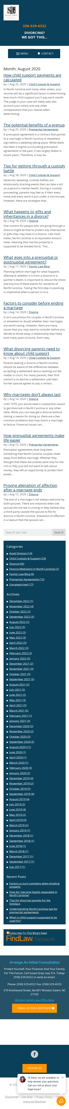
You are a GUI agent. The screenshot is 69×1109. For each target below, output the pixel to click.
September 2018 (19, 841)
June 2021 (15, 695)
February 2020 (18, 768)
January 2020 (17, 773)
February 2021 (18, 716)
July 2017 (15, 867)
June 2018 (15, 846)
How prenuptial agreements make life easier (34, 438)
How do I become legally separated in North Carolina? (33, 893)
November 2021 (19, 669)
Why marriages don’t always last (32, 394)
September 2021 (19, 679)
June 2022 (15, 632)
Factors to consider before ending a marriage (33, 305)
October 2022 (18, 611)
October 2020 (18, 736)
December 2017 (19, 856)
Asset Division (18, 553)
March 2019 (17, 825)
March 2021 (17, 710)
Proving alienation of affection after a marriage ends (30, 488)
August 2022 (17, 622)
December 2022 (19, 601)
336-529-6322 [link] (34, 25)
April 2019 (16, 820)
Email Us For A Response (34, 1008)
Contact (47, 53)
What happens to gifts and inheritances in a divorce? (27, 214)
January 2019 (17, 830)
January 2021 (17, 721)
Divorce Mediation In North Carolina (32, 569)
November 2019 (19, 783)
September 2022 (19, 617)
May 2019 (15, 815)
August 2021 (17, 684)
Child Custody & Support (44, 84)
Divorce (33, 221)
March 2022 (17, 648)
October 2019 (18, 789)
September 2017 (19, 861)
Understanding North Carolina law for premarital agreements (33, 910)
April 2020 (16, 757)
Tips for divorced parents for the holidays (29, 901)
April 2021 (16, 705)
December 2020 (19, 726)
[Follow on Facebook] (34, 1054)
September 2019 (19, 794)
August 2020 (17, 747)
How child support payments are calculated (32, 77)
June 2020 (15, 752)
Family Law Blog (39, 266)
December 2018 (19, 835)
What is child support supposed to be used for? (33, 919)
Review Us (35, 1068)
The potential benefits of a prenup (34, 125)
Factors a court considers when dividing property (34, 885)
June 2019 (15, 809)
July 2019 (15, 804)
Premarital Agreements (43, 129)
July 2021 (15, 690)
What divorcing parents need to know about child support (32, 351)
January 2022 (17, 658)
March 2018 (17, 851)
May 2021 (15, 700)
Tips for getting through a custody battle (34, 168)
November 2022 (19, 606)
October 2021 (18, 674)
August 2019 (17, 799)
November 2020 (19, 731)
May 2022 (15, 637)
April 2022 (16, 643)
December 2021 (19, 663)
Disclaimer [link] (12, 1097)
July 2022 (15, 627)
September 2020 (19, 742)
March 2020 (17, 763)
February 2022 (18, 653)
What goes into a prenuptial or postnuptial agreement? (31, 260)
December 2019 (19, 778)
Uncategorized (18, 584)
